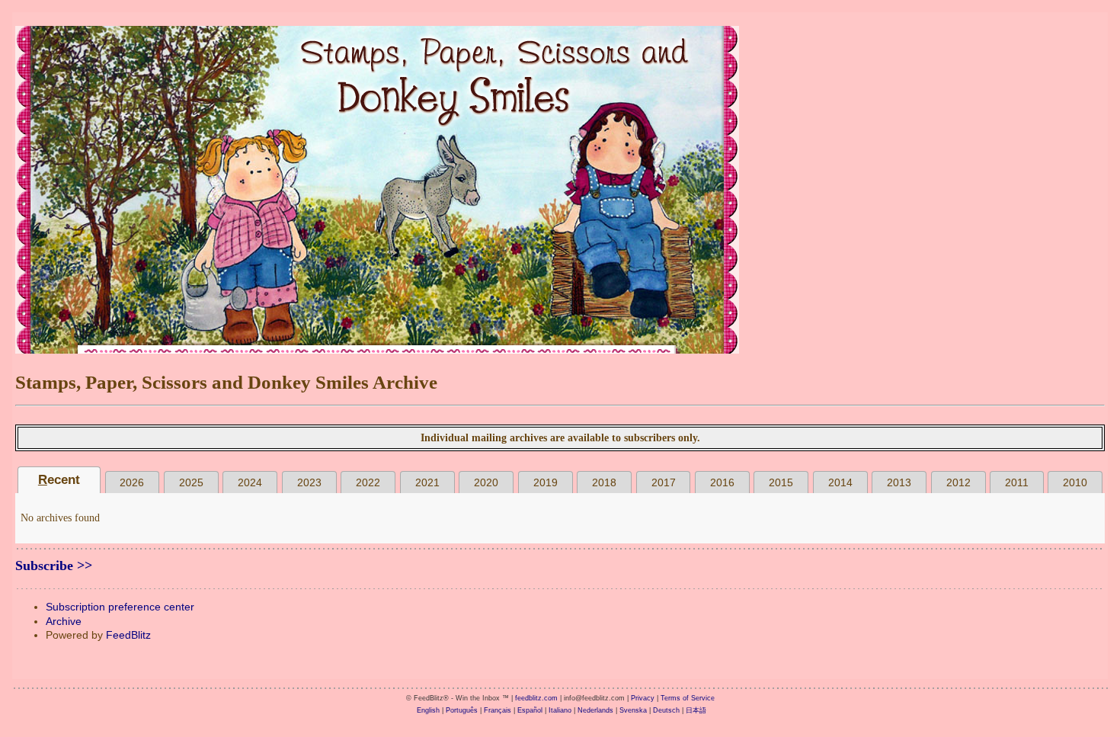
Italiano (560, 710)
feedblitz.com (536, 698)
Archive (64, 621)
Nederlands (595, 710)
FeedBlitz (128, 635)
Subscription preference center (120, 607)
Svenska (633, 710)
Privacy (642, 698)
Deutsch (666, 710)
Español (529, 710)
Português (462, 710)
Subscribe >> (53, 565)
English (428, 710)
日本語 (696, 710)
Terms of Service (688, 698)
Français (497, 710)
